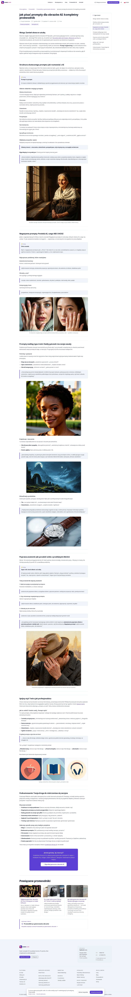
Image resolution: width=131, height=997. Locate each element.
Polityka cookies (31, 994)
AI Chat (21, 972)
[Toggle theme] (121, 2)
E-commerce (61, 978)
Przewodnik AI (73, 2)
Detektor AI (22, 984)
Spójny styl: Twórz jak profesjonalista (98, 43)
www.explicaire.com (101, 958)
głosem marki (81, 704)
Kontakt (81, 2)
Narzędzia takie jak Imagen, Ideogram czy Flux (66, 38)
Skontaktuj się (100, 960)
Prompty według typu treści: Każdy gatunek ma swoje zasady (101, 33)
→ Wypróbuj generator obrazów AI (53, 864)
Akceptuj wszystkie (96, 992)
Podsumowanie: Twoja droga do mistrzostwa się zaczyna (101, 48)
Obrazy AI (21, 975)
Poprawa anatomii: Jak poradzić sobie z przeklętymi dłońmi (100, 38)
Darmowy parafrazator (44, 985)
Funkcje (50, 2)
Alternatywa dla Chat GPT (45, 978)
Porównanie (99, 979)
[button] (126, 2)
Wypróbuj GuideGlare (113, 2)
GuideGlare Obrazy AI (51, 844)
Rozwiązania (58, 2)
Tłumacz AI (22, 981)
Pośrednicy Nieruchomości (83, 972)
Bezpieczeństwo (81, 982)
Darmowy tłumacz (43, 980)
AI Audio (21, 977)
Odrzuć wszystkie (83, 992)
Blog (97, 975)
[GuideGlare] (24, 946)
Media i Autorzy (81, 977)
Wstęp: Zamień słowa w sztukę (100, 18)
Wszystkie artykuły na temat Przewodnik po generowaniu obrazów (39, 926)
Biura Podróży (80, 975)
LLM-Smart (79, 985)
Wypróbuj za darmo (24, 957)
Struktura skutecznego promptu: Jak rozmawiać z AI (101, 23)
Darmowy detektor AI (44, 982)
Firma (97, 981)
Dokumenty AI (23, 979)
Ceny (66, 2)
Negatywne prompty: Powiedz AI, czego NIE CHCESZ (100, 28)
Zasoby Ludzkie (61, 980)
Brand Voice (42, 972)
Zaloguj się (34, 957)
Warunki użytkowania (40, 994)
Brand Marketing (62, 972)
